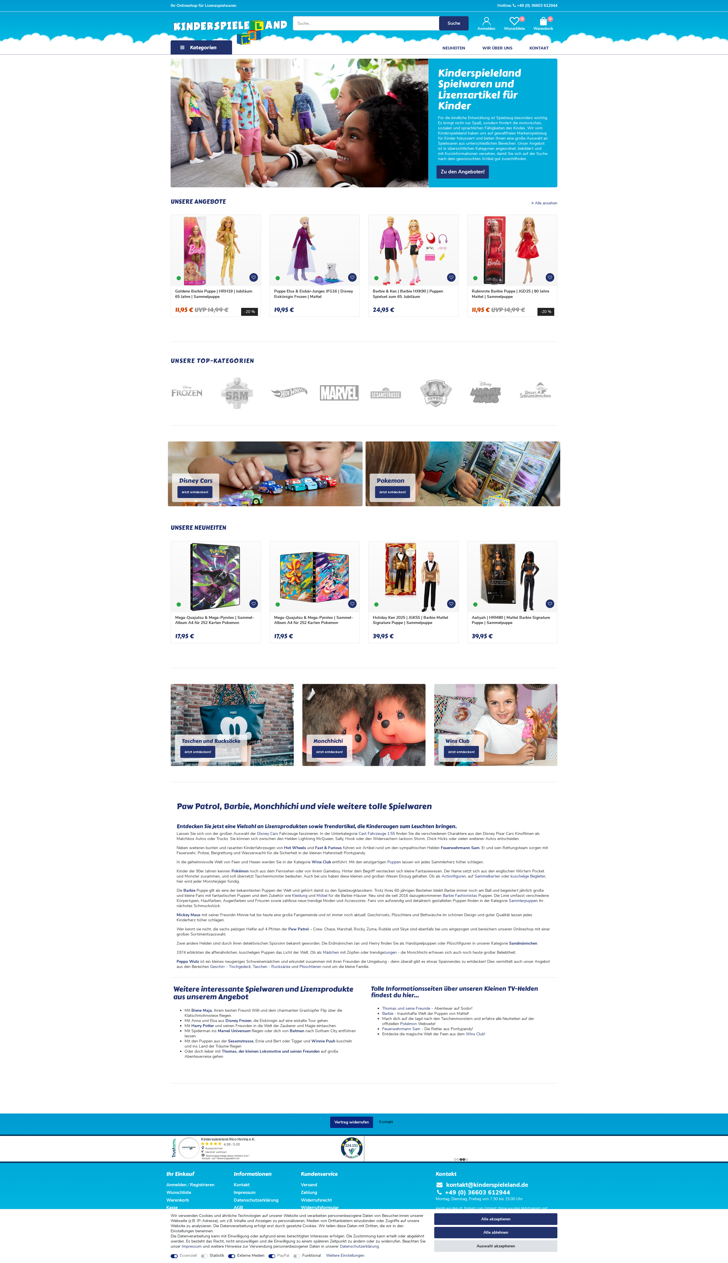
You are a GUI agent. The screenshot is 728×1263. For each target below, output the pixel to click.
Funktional (311, 1255)
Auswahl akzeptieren (496, 1246)
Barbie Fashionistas (460, 895)
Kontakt (539, 48)
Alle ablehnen (495, 1232)
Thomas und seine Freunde (406, 1008)
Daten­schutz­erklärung (359, 1246)
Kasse (172, 1207)
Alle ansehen (545, 203)
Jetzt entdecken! (195, 492)
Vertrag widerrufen (351, 1122)
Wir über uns (497, 48)
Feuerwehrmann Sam (401, 1029)
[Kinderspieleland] (224, 33)
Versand (309, 1185)
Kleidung (299, 895)
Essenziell (188, 1255)
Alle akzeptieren (495, 1219)
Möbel (322, 895)
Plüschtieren (310, 966)
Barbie (387, 1013)
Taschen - (262, 966)
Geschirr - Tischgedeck (230, 966)
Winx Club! (475, 1034)
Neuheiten (453, 48)
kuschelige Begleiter (527, 876)
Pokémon (408, 1023)
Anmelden (176, 1185)
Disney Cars (267, 833)
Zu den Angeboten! (463, 171)
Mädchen (331, 952)
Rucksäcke (280, 966)
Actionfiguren (454, 876)
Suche (454, 23)
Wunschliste (256, 279)
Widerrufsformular (320, 1207)
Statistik (217, 1255)
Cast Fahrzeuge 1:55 (377, 833)
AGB (238, 1207)
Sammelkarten (487, 876)
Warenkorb (177, 1200)
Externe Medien (250, 1255)
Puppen (394, 862)
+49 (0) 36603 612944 (537, 5)
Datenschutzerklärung (256, 1200)
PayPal (283, 1255)
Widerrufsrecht (316, 1200)
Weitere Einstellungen (345, 1255)
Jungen (390, 952)
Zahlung (309, 1192)
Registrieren (202, 1185)
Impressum (192, 1246)
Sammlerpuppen (523, 900)
